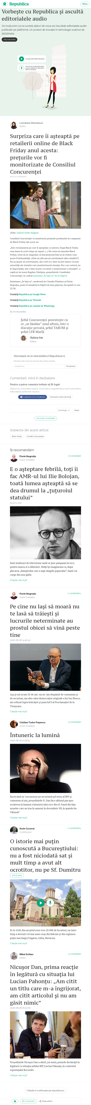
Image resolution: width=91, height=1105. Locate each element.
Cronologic (62, 410)
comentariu (74, 593)
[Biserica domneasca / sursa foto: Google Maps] (45, 902)
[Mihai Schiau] (14, 956)
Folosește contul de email (60, 397)
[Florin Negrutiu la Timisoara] (45, 667)
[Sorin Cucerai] (14, 830)
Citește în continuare (45, 1090)
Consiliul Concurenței (35, 436)
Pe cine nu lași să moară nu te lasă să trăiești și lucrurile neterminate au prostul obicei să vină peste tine (45, 620)
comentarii (74, 456)
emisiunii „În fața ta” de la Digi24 (50, 275)
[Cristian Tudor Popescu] (14, 724)
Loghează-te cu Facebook (34, 397)
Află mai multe (9, 39)
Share (47, 1101)
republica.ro (15, 4)
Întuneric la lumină (35, 735)
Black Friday (17, 436)
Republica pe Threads (30, 299)
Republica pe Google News (32, 294)
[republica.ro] (15, 1101)
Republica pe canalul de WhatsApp (37, 305)
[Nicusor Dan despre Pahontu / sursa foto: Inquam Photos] (45, 1034)
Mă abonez (70, 366)
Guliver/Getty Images (27, 232)
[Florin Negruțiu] (14, 458)
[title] (25, 339)
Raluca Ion (36, 337)
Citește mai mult (18, 580)
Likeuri (76, 410)
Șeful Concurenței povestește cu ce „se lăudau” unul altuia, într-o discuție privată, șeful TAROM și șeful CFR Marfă (45, 326)
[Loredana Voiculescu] (14, 125)
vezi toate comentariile (45, 418)
